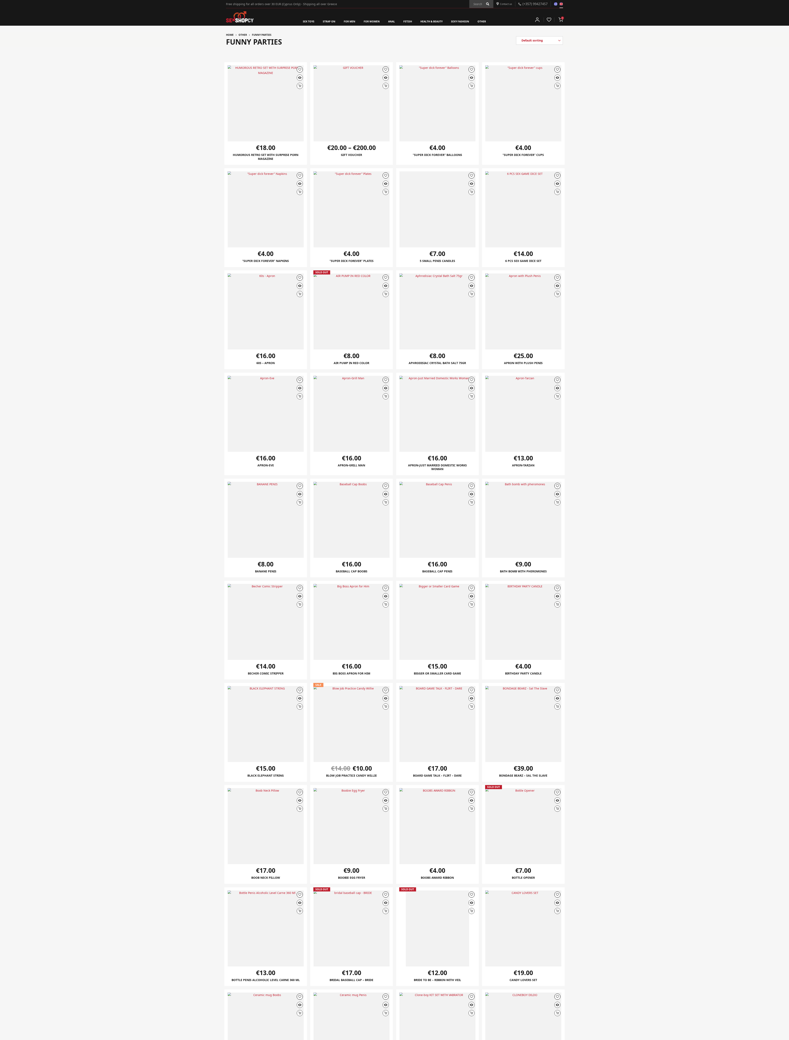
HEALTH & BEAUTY (436, 21)
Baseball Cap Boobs (351, 572)
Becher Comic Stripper (265, 675)
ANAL (391, 21)
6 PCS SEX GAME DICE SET (523, 261)
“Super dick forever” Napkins (265, 261)
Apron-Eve (265, 466)
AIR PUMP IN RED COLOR (351, 363)
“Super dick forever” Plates (351, 261)
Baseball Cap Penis (437, 572)
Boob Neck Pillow (265, 879)
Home (230, 35)
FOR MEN (344, 21)
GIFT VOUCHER (351, 155)
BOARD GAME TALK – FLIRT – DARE (437, 777)
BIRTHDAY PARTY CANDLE (523, 675)
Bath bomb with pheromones (523, 572)
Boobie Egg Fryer (351, 879)
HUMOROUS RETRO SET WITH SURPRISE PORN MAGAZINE (266, 157)
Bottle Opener (523, 879)
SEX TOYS (298, 21)
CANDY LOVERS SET (523, 982)
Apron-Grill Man (351, 466)
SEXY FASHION (469, 21)
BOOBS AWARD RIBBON (437, 879)
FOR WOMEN (368, 21)
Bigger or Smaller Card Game (437, 675)
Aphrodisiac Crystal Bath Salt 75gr (437, 363)
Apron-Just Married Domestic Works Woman (437, 468)
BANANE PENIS (265, 572)
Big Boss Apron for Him (351, 675)
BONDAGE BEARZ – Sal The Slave (523, 777)
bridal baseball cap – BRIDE (351, 982)
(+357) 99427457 (535, 4)
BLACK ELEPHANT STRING (265, 777)
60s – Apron (265, 363)
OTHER (493, 21)
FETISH (409, 21)
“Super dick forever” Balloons (437, 155)
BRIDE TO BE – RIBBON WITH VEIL (437, 982)
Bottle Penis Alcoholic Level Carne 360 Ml (265, 984)
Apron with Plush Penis (523, 363)
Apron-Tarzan (523, 466)
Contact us (504, 4)
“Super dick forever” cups (523, 155)
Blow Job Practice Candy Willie (351, 777)
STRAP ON (320, 21)
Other (243, 35)
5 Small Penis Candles (437, 261)
